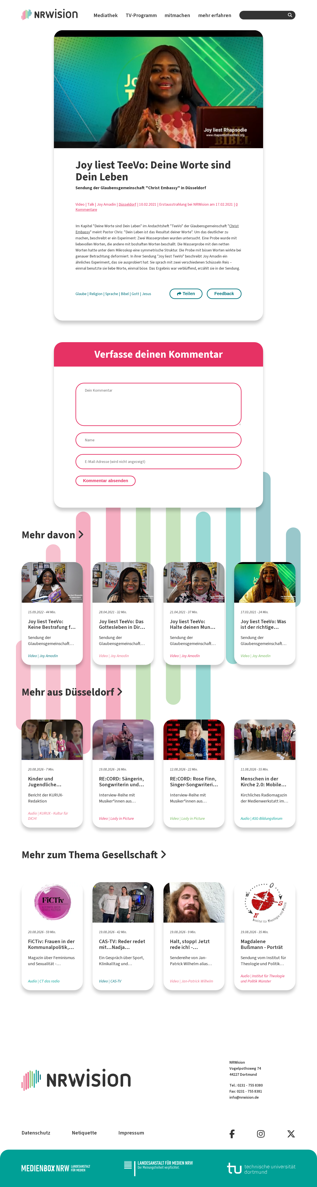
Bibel (125, 293)
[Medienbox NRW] (56, 1168)
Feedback (224, 293)
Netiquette (84, 1132)
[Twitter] (291, 1134)
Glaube (81, 293)
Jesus (146, 293)
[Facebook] (232, 1134)
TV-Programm (141, 15)
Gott (136, 293)
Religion (96, 293)
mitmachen (177, 15)
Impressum (131, 1132)
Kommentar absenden (105, 480)
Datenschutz (36, 1132)
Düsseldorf (127, 204)
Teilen (188, 293)
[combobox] (267, 15)
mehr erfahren (214, 15)
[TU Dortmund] (261, 1168)
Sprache (112, 293)
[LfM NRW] (158, 1168)
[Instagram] (261, 1134)
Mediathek (106, 15)
